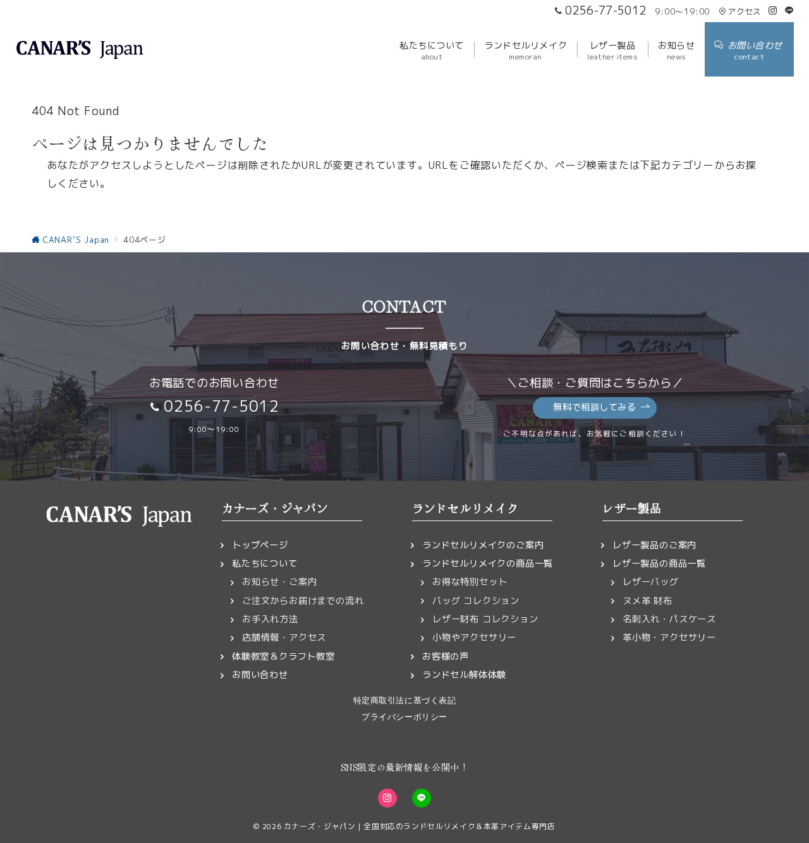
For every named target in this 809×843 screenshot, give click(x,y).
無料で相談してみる (594, 407)
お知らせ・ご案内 (279, 581)
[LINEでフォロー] (789, 10)
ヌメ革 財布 (647, 600)
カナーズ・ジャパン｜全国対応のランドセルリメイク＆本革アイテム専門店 (420, 826)
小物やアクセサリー (474, 637)
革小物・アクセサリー (669, 637)
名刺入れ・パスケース (669, 619)
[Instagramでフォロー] (773, 10)
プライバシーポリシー (404, 717)
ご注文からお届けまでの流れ (302, 600)
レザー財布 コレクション (485, 619)
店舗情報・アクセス (284, 637)
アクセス (744, 11)
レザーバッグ (651, 581)
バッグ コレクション (476, 600)
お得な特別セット (469, 581)
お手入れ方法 (270, 619)
